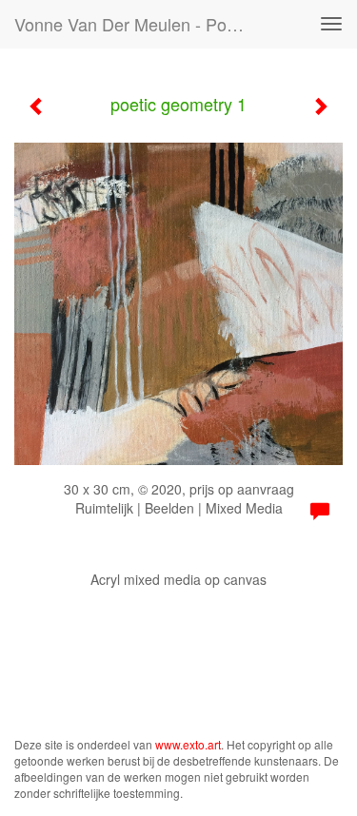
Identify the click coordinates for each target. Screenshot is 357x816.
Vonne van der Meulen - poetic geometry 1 (136, 23)
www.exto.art (188, 744)
